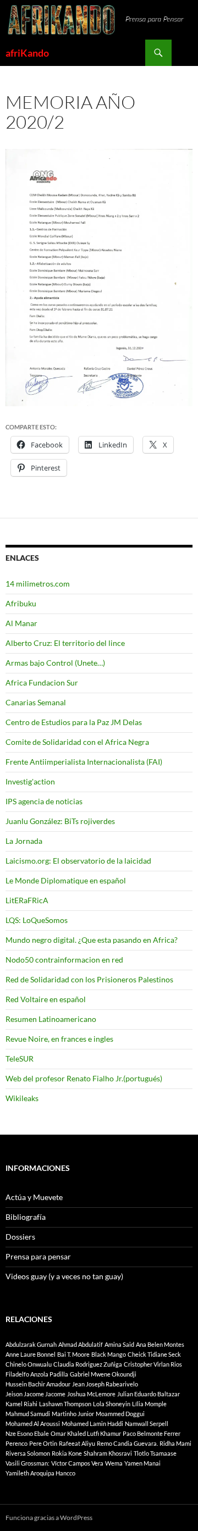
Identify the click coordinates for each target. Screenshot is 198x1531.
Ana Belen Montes (160, 1344)
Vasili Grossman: (28, 1463)
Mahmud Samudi (28, 1413)
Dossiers (20, 1236)
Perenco (17, 1443)
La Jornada (24, 840)
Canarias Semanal (36, 702)
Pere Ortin (43, 1443)
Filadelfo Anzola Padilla (37, 1374)
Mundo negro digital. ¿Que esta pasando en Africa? (92, 939)
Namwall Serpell (146, 1423)
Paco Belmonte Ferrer (151, 1433)
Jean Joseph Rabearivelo (105, 1384)
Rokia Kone (67, 1453)
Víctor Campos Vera (77, 1463)
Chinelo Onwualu (29, 1364)
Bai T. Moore (73, 1354)
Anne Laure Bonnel (31, 1354)
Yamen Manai (142, 1463)
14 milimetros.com (38, 583)
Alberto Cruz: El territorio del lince (65, 643)
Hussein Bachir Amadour (38, 1384)
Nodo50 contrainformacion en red (64, 959)
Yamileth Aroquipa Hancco (40, 1473)
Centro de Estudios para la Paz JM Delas (74, 722)
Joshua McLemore (91, 1393)
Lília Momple (149, 1403)
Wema (114, 1463)
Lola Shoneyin (111, 1403)
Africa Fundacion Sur (42, 682)
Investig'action (30, 781)
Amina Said (119, 1344)
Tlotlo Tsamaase (155, 1453)
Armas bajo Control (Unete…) (55, 662)
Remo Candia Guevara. (127, 1443)
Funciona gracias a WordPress (49, 1517)
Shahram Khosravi (108, 1453)
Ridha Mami (175, 1443)
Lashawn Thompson (65, 1403)
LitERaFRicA (27, 900)
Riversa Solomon (28, 1453)
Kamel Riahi (21, 1403)
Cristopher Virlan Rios (153, 1364)
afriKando (27, 53)
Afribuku (21, 603)
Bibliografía (26, 1217)
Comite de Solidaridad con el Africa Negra (77, 742)
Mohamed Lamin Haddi (92, 1423)
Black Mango (108, 1354)
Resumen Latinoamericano (51, 1019)
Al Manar (21, 623)
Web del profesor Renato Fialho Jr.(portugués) (84, 1078)
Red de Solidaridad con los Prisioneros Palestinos (89, 979)
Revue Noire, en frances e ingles (59, 1038)
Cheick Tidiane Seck (154, 1354)
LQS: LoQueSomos (37, 920)
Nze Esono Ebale (27, 1433)
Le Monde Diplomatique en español (66, 880)
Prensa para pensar (38, 1256)
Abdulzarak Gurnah (31, 1344)
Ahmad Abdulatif (80, 1344)
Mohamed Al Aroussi (33, 1423)
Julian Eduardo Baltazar (148, 1393)
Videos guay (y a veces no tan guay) (64, 1276)
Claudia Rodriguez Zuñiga (87, 1364)
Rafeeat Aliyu (77, 1443)
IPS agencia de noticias (44, 801)
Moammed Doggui (120, 1413)
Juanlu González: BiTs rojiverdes (60, 821)
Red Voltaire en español (46, 999)
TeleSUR (20, 1058)
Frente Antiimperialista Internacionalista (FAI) (84, 761)
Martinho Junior (73, 1413)
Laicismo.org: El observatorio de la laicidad (78, 860)
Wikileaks (22, 1098)
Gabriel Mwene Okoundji (103, 1374)
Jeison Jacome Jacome (35, 1393)
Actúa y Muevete (34, 1197)
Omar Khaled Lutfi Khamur (86, 1433)
